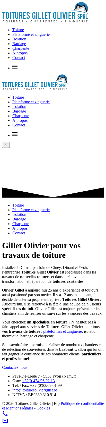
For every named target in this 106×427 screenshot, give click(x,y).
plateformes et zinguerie (62, 331)
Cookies (43, 408)
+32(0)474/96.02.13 (38, 381)
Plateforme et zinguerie (31, 34)
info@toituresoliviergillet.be (35, 390)
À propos (20, 53)
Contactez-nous (14, 367)
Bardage (19, 43)
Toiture (18, 30)
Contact (18, 57)
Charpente (20, 48)
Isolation (19, 39)
